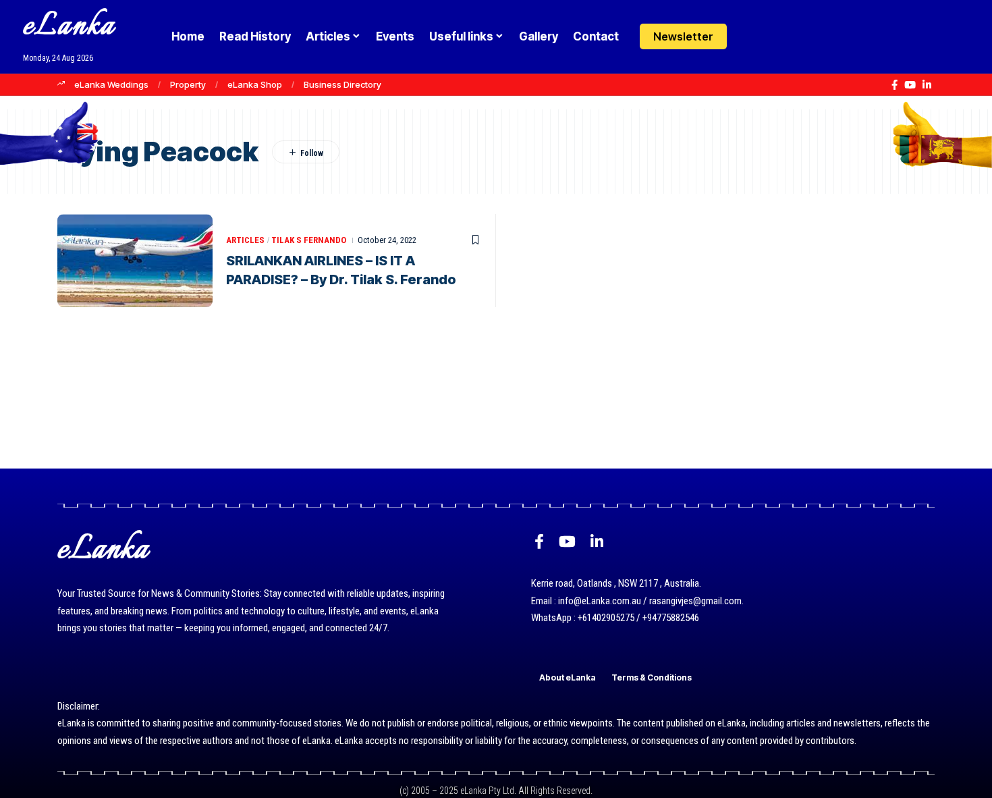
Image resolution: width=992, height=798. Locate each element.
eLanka (69, 26)
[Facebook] (894, 85)
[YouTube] (910, 85)
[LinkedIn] (927, 85)
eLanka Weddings (111, 84)
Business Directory (342, 84)
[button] (777, 36)
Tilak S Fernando (308, 240)
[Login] (751, 36)
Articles (245, 240)
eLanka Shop (254, 84)
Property (188, 84)
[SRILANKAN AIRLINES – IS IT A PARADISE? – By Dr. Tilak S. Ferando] (135, 260)
